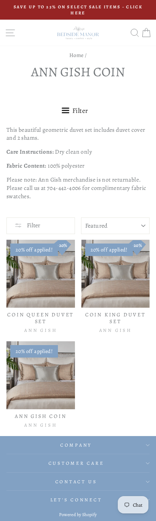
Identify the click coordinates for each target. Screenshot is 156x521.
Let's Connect (76, 499)
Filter (33, 225)
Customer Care (76, 463)
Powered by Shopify (78, 515)
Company (76, 445)
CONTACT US (76, 481)
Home (76, 55)
